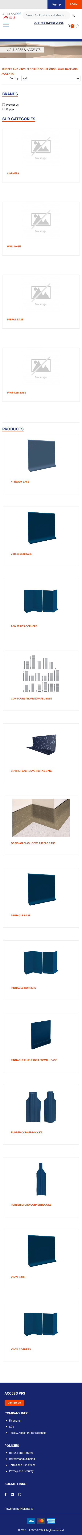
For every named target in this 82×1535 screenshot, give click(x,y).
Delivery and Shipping (22, 1458)
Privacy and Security (21, 1471)
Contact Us (14, 1402)
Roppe (10, 109)
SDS (11, 1426)
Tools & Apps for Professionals (27, 1432)
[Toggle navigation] (6, 24)
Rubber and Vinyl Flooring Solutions (28, 69)
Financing (15, 1420)
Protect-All (12, 104)
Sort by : (15, 78)
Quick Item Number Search (49, 22)
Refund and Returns (21, 1452)
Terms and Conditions (22, 1464)
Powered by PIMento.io (19, 1508)
